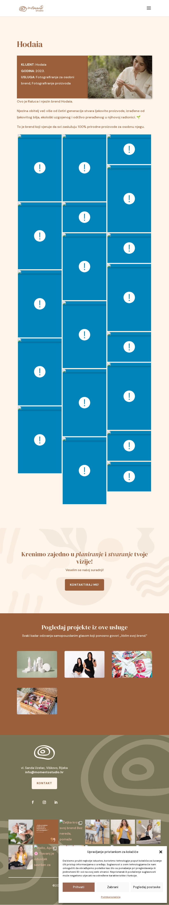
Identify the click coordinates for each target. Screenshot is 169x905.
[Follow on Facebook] (33, 802)
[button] (161, 852)
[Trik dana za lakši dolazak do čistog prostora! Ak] (97, 832)
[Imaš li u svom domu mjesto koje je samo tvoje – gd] (20, 857)
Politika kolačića (110, 897)
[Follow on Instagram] (44, 802)
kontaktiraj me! (84, 585)
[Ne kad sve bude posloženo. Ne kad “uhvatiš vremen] (46, 832)
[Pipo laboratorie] (37, 664)
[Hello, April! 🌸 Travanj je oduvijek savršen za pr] (46, 857)
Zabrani (112, 887)
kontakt (44, 783)
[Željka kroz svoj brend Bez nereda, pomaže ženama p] (72, 832)
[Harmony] (85, 664)
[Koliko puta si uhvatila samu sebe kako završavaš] (123, 832)
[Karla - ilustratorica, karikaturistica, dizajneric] (20, 832)
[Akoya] (132, 664)
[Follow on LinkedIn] (56, 802)
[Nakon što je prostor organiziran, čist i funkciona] (148, 832)
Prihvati (78, 887)
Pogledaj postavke (146, 887)
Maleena (84, 701)
